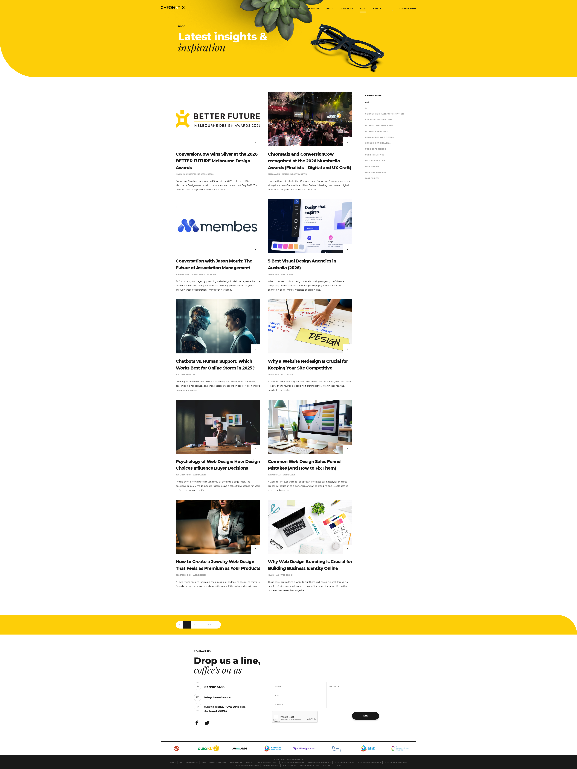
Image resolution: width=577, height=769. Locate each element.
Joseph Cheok (184, 375)
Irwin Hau (181, 174)
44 (209, 625)
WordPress (372, 178)
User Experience (375, 149)
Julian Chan (183, 274)
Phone (279, 704)
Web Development (376, 172)
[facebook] (197, 723)
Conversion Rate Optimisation (384, 114)
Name (278, 686)
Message (334, 686)
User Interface (374, 155)
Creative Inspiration (378, 120)
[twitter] (207, 723)
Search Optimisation (378, 143)
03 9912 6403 (214, 687)
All (367, 102)
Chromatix (274, 174)
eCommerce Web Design (379, 137)
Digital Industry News (201, 174)
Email (278, 695)
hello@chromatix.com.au (217, 697)
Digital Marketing (376, 131)
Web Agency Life (375, 161)
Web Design (287, 274)
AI (194, 375)
